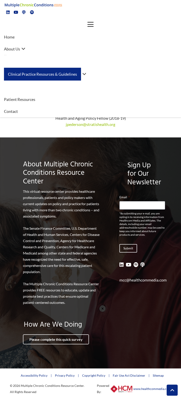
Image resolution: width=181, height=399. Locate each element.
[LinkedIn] (8, 12)
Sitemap (158, 375)
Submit (128, 248)
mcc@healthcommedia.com (143, 280)
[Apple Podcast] (24, 12)
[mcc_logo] (33, 5)
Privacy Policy (65, 375)
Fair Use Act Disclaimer (129, 375)
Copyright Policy (93, 375)
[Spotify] (32, 12)
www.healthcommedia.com (152, 389)
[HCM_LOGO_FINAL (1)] (122, 388)
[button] (90, 24)
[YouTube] (16, 12)
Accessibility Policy (34, 375)
